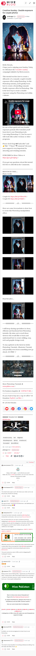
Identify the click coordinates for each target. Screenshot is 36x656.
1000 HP (19, 609)
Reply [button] (13, 482)
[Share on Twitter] (17, 456)
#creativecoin (22, 440)
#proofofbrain (14, 443)
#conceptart (6, 443)
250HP (29, 529)
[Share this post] (23, 456)
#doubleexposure (7, 440)
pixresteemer (8, 465)
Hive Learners (15, 447)
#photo (16, 440)
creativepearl (8, 487)
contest (13, 474)
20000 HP (17, 611)
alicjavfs (6, 561)
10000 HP (31, 609)
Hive (20, 398)
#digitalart (20, 437)
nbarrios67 (7, 627)
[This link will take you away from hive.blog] (4, 409)
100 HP (8, 609)
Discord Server (25, 517)
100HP (25, 529)
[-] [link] (33, 465)
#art (15, 437)
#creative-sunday (21, 70)
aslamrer (6, 571)
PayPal (12, 398)
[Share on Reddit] (19, 456)
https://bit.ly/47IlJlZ (17, 199)
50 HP (3, 609)
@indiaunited (12, 521)
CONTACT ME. (26, 391)
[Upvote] (4, 453)
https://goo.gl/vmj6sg (10, 158)
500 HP (13, 609)
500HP (3, 531)
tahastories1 (7, 640)
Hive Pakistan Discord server (20, 597)
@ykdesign (6, 420)
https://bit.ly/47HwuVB (18, 197)
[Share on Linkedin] (21, 456)
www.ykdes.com (8, 386)
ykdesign (11, 16)
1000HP (8, 531)
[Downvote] (6, 453)
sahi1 (5, 501)
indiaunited (7, 512)
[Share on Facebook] (15, 456)
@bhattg (24, 515)
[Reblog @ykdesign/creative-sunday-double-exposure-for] (3, 456)
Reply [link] (7, 456)
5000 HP (25, 609)
